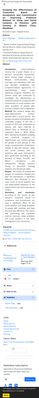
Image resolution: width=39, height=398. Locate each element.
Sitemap (6, 334)
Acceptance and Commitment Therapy (19, 230)
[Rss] (16, 386)
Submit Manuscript (11, 329)
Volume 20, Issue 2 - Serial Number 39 (28, 257)
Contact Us (7, 331)
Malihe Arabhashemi (27, 38)
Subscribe (30, 379)
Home (5, 321)
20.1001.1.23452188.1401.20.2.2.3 (18, 239)
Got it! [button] (6, 395)
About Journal (9, 323)
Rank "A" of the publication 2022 (16, 342)
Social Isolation (24, 232)
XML (9, 275)
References (11, 246)
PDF (13, 279)
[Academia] (5, 386)
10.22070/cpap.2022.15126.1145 (19, 61)
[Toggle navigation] (19, 4)
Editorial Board (9, 326)
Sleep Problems (9, 232)
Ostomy (6, 235)
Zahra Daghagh (9, 38)
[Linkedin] (10, 386)
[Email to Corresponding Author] (3, 40)
